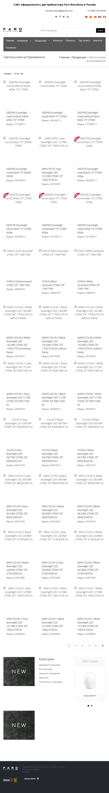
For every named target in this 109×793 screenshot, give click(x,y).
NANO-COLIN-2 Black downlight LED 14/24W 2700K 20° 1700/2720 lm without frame (54, 343)
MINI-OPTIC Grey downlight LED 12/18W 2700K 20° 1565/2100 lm (52, 175)
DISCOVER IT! (90, 695)
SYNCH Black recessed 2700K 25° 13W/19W (53, 287)
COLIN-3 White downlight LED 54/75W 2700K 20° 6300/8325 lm (87, 456)
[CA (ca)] (95, 16)
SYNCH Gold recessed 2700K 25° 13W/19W (19, 285)
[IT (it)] (104, 16)
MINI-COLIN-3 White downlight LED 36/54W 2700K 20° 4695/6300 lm (88, 512)
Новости (97, 40)
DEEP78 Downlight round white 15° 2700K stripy (19, 231)
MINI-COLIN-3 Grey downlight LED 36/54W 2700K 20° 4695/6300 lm (17, 512)
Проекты (70, 40)
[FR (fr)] (99, 16)
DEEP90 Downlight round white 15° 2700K (54, 116)
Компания (22, 40)
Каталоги (58, 40)
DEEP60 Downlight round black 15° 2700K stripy (54, 231)
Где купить (84, 40)
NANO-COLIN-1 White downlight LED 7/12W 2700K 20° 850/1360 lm (89, 400)
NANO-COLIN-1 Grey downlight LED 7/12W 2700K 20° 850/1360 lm (18, 400)
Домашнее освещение (49, 665)
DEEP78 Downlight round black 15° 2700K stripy (89, 174)
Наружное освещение (49, 673)
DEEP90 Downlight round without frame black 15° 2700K (88, 118)
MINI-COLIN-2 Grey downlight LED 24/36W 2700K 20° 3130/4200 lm (52, 568)
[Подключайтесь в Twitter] (64, 16)
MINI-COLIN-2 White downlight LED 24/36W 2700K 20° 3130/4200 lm (88, 568)
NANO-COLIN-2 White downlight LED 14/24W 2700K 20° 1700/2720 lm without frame (89, 343)
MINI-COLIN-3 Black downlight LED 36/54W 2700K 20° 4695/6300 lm (53, 512)
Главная (10, 40)
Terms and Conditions (31, 769)
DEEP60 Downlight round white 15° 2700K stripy (89, 231)
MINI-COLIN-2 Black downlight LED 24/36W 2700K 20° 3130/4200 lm (17, 568)
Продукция (40, 40)
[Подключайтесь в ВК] (56, 16)
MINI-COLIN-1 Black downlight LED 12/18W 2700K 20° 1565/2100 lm (53, 625)
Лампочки (43, 677)
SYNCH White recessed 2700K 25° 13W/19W (88, 287)
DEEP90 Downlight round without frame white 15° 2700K (17, 118)
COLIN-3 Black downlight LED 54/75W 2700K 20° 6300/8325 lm (52, 456)
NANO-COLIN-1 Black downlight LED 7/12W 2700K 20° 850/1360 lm (54, 400)
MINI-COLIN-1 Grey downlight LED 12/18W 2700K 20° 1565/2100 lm (17, 625)
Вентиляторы (45, 669)
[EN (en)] (86, 16)
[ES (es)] (90, 16)
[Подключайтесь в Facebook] (60, 16)
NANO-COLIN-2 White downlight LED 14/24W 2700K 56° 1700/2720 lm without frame (18, 343)
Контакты (11, 47)
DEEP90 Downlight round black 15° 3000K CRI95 (18, 174)
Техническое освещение (51, 682)
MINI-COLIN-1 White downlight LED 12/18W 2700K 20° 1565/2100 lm (88, 625)
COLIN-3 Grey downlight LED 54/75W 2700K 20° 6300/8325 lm (17, 456)
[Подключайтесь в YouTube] (68, 16)
